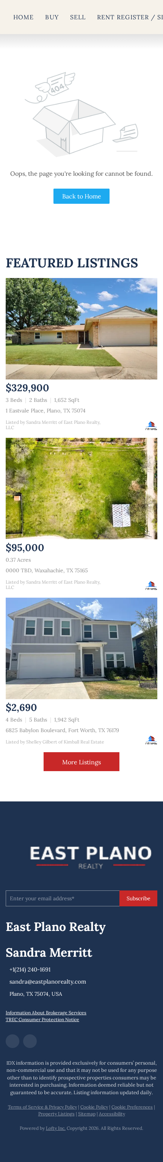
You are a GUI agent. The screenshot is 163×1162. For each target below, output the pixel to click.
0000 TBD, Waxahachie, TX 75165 (47, 570)
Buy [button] (51, 17)
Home (23, 17)
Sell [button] (78, 17)
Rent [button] (105, 17)
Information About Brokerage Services (46, 1012)
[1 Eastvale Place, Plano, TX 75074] (81, 329)
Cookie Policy (94, 1107)
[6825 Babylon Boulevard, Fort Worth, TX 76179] (81, 648)
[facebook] (12, 1041)
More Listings (81, 762)
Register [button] (133, 17)
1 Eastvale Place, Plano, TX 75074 (46, 410)
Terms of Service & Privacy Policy (42, 1107)
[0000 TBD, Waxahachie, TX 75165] (81, 488)
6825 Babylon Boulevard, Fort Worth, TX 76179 (62, 730)
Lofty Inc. (56, 1128)
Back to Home (81, 196)
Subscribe (138, 898)
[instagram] (30, 1041)
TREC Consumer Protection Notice (42, 1019)
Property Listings (56, 1114)
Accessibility (112, 1114)
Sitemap (87, 1114)
